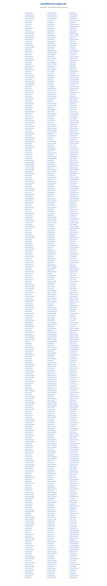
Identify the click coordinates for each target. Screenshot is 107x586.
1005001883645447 (52, 88)
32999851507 (72, 13)
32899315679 (50, 151)
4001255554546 (73, 234)
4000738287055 (51, 373)
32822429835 (50, 468)
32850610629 (72, 411)
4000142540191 (73, 239)
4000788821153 (51, 566)
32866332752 (50, 107)
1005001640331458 (74, 213)
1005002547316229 (29, 207)
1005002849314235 (52, 334)
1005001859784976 (29, 37)
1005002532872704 (30, 75)
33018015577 (72, 311)
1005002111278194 (73, 464)
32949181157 (72, 103)
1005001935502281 (74, 260)
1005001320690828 (74, 188)
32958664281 (28, 411)
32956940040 (72, 64)
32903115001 (50, 73)
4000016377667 (29, 489)
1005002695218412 (52, 307)
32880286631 (72, 32)
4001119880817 (28, 151)
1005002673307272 (29, 66)
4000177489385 (73, 224)
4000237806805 (51, 54)
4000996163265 (51, 521)
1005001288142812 (51, 94)
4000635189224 (29, 453)
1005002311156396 (29, 519)
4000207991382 (73, 453)
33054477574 (28, 192)
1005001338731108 (51, 219)
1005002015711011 (73, 196)
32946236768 (72, 139)
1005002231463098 (52, 492)
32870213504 (28, 209)
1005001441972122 (74, 130)
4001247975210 (51, 411)
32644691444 (72, 203)
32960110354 (72, 283)
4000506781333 (29, 432)
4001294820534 (73, 356)
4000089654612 (73, 156)
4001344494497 (29, 100)
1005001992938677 (74, 71)
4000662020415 (73, 271)
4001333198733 (73, 502)
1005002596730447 (30, 190)
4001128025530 (29, 102)
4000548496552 (73, 296)
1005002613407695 (74, 226)
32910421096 (28, 575)
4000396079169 (29, 315)
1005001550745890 (74, 262)
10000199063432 (29, 90)
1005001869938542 (29, 84)
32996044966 (50, 528)
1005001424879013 (29, 540)
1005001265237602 (52, 364)
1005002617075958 (52, 511)
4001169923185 (73, 375)
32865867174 (28, 515)
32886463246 (50, 194)
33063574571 (72, 557)
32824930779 (50, 540)
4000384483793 (29, 270)
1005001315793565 (29, 33)
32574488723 (50, 530)
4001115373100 (73, 111)
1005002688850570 (30, 83)
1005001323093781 (51, 332)
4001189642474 (51, 260)
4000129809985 (29, 468)
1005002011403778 (74, 330)
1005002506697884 (74, 79)
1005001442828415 (29, 381)
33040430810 (72, 379)
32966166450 (50, 330)
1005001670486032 (74, 39)
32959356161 (50, 543)
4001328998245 (51, 68)
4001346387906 (29, 445)
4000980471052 (73, 215)
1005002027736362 (30, 339)
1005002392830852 (52, 322)
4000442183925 (29, 264)
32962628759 (28, 311)
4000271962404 (51, 213)
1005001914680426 (74, 75)
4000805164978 (29, 405)
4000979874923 (51, 43)
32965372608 (50, 288)
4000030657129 (51, 434)
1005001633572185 (51, 143)
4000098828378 (29, 370)
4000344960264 (51, 472)
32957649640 (28, 343)
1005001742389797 (74, 336)
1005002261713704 (74, 302)
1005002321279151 (29, 523)
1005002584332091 (52, 377)
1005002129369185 (52, 417)
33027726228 (72, 432)
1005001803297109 (51, 353)
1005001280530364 (29, 18)
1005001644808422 (52, 271)
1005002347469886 (30, 375)
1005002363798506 (74, 222)
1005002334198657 (74, 449)
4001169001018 (73, 424)
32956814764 (72, 41)
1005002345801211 (29, 347)
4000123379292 (51, 286)
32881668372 (28, 64)
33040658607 (72, 309)
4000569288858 (51, 283)
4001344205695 (73, 160)
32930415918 (28, 86)
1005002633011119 (73, 245)
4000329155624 (73, 126)
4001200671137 (51, 254)
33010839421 (28, 438)
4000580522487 (29, 568)
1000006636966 (51, 379)
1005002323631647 (52, 402)
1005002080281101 (51, 473)
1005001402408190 (29, 236)
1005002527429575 (74, 377)
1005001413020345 (74, 422)
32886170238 (28, 281)
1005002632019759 (52, 98)
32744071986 (50, 81)
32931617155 (28, 30)
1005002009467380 (30, 188)
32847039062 (28, 49)
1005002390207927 (74, 405)
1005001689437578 (29, 181)
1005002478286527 (30, 364)
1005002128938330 (74, 128)
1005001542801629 (29, 183)
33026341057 (72, 73)
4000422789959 (29, 247)
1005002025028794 (74, 447)
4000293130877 (29, 68)
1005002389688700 (52, 502)
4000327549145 (29, 328)
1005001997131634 (29, 496)
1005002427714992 (52, 519)
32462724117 (28, 387)
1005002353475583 (74, 200)
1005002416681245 (52, 183)
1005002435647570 (74, 162)
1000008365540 (73, 470)
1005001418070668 (29, 424)
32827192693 (50, 185)
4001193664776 (51, 422)
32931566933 (50, 134)
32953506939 (50, 343)
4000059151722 (73, 394)
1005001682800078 (52, 275)
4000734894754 (73, 117)
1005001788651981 (29, 574)
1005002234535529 (74, 20)
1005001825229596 (29, 464)
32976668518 (28, 54)
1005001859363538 (74, 192)
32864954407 (72, 362)
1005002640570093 (74, 568)
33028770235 (72, 217)
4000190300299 (29, 407)
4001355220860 (51, 441)
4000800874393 (29, 302)
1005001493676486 (29, 141)
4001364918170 (51, 145)
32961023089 (72, 84)
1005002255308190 (29, 390)
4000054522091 (73, 43)
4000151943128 (51, 39)
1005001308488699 (29, 326)
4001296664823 (29, 113)
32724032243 (28, 392)
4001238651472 (51, 387)
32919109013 (28, 513)
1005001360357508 (52, 324)
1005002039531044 (29, 271)
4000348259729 (51, 190)
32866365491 (50, 262)
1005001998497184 (51, 398)
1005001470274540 (29, 545)
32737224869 (50, 490)
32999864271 (50, 479)
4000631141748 (28, 456)
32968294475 (28, 479)
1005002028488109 (52, 290)
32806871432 (28, 258)
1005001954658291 (29, 419)
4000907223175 (29, 52)
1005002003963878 (30, 336)
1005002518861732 (51, 453)
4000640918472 (29, 219)
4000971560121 (73, 366)
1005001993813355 (29, 128)
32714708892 (50, 84)
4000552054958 (29, 492)
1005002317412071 (51, 426)
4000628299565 (29, 547)
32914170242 (50, 26)
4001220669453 (51, 368)
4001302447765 (29, 290)
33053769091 (72, 390)
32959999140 (50, 545)
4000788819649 (29, 572)
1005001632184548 (74, 120)
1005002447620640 (52, 496)
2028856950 (50, 477)
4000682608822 (51, 466)
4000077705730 (51, 515)
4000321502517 (73, 494)
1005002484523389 (74, 134)
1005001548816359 (52, 381)
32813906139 (72, 509)
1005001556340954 (29, 313)
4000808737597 (73, 551)
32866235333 (28, 294)
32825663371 (72, 236)
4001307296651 (29, 179)
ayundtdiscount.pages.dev (53, 4)
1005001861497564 (74, 102)
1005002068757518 (52, 383)
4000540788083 (73, 341)
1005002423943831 (52, 481)
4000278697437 (51, 205)
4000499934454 (73, 358)
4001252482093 (51, 355)
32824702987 (72, 251)
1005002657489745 (29, 439)
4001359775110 (73, 285)
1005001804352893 (74, 532)
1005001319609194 (74, 237)
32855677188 (72, 66)
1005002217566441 (74, 35)
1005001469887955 (52, 115)
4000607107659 (29, 373)
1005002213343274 (29, 570)
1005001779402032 (52, 45)
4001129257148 (51, 90)
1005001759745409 (52, 564)
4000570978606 (51, 35)
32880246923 (50, 154)
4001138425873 (73, 385)
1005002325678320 (52, 302)
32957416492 (50, 30)
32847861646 (50, 224)
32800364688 (50, 504)
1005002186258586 (74, 198)
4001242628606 (29, 200)
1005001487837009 (52, 128)
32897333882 (28, 528)
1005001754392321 (74, 322)
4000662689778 (51, 575)
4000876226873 (73, 292)
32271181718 (72, 498)
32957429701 (50, 102)
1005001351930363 (52, 220)
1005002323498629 (30, 441)
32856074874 (28, 455)
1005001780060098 (52, 266)
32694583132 (72, 37)
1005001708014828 (29, 483)
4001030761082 (51, 56)
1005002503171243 (74, 77)
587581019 (49, 273)
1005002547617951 (29, 92)
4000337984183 (29, 415)
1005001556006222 (29, 511)
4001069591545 (73, 360)
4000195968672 (51, 557)
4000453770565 (29, 279)
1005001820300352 (74, 349)
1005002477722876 (74, 538)
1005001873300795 (52, 13)
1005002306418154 (74, 186)
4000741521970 (73, 109)
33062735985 (50, 256)
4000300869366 (73, 407)
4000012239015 (29, 215)
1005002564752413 (74, 462)
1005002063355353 (74, 86)
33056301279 (72, 400)
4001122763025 (51, 203)
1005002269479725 (52, 439)
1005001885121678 (29, 521)
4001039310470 (29, 368)
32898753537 (50, 360)
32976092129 (72, 383)
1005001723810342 (51, 171)
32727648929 (28, 330)
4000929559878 (51, 188)
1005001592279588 (52, 464)
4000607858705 (73, 254)
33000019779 (28, 541)
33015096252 (50, 22)
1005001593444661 (52, 268)
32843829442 (72, 185)
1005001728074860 (29, 213)
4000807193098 (73, 154)
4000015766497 (51, 111)
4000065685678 (29, 107)
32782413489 (72, 290)
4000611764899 (29, 253)
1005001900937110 (29, 245)
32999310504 (72, 47)
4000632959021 (73, 52)
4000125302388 (29, 171)
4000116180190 (28, 158)
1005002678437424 (52, 560)
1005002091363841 (29, 166)
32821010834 (28, 553)
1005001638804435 (29, 198)
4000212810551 (73, 438)
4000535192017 (73, 307)
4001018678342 (51, 86)
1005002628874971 (29, 266)
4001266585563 (51, 277)
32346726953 (28, 177)
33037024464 (50, 226)
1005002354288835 (30, 566)
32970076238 (72, 145)
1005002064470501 (29, 462)
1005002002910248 (29, 477)
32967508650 (28, 577)
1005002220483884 (52, 336)
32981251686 (72, 332)
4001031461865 (73, 477)
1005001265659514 (74, 88)
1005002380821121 (29, 366)
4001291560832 (29, 389)
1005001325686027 (29, 296)
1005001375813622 (74, 209)
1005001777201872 (29, 98)
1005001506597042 (52, 241)
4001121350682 (51, 71)
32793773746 (72, 258)
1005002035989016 (52, 169)
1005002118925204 (52, 156)
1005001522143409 (52, 177)
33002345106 (50, 304)
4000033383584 (73, 164)
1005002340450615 (29, 47)
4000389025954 (73, 381)
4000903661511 (73, 45)
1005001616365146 (74, 549)
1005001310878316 (74, 575)
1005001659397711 (29, 139)
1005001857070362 (74, 26)
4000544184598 (73, 409)
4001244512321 (28, 551)
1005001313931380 (51, 328)
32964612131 (28, 26)
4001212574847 (28, 353)
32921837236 (28, 417)
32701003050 (50, 526)
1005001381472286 (51, 207)
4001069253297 (29, 41)
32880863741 (28, 109)
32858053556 (72, 90)
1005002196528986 (29, 332)
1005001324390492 (74, 564)
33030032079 (28, 283)
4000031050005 (29, 422)
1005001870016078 (51, 69)
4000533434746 (51, 517)
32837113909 (50, 500)
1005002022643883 (30, 17)
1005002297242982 (52, 443)
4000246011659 (51, 509)
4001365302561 (73, 351)
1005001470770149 (74, 24)
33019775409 (28, 230)
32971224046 (72, 364)
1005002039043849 (52, 553)
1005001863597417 (74, 472)
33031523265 (50, 460)
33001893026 (72, 243)
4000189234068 (51, 147)
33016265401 (72, 475)
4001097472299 (29, 156)
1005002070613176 (29, 111)
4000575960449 (29, 254)
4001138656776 (29, 94)
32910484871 (72, 441)
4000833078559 (73, 15)
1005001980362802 (29, 32)
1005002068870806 (52, 130)
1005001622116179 (51, 315)
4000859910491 (51, 424)
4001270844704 (73, 417)
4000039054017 (51, 438)
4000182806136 (51, 470)
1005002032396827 (30, 402)
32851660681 (72, 286)
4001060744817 (51, 239)
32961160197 (72, 22)
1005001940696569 (74, 228)
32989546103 (28, 428)
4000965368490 (29, 383)
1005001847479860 (52, 313)
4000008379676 (51, 409)
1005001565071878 (29, 534)
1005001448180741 (73, 253)
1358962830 (72, 62)
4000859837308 (29, 277)
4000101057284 (29, 458)
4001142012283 (28, 449)
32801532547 (28, 205)
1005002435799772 (74, 483)
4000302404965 (29, 564)
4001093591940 (29, 13)
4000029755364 (51, 162)
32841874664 (28, 358)
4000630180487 (51, 41)
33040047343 (28, 149)
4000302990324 (73, 158)
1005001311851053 (29, 558)
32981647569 (28, 186)
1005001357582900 (29, 494)
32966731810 (50, 305)
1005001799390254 (29, 498)
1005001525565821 (74, 169)
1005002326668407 (74, 81)
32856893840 (28, 239)
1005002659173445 (29, 81)
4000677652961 (51, 524)
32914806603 (50, 455)
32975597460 (28, 62)
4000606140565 (51, 428)
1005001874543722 (52, 300)
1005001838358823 (52, 456)
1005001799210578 (29, 404)
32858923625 (72, 49)
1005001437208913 (29, 45)
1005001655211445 (74, 496)
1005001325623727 (52, 181)
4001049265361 (51, 211)
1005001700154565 (29, 285)
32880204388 (50, 49)
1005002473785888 (30, 226)
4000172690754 (51, 394)
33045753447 (72, 273)
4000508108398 (51, 319)
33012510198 (28, 560)
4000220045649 (29, 35)
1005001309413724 (51, 92)
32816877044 (72, 487)
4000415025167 (73, 413)
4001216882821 (28, 224)
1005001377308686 (52, 405)
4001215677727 (51, 179)
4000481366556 (29, 400)
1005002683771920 (74, 451)
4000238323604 (73, 100)
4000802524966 (29, 260)
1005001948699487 (29, 557)
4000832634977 (29, 154)
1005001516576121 (29, 307)
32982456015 (28, 275)
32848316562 (28, 24)
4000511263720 (29, 334)
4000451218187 (73, 521)
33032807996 (28, 243)
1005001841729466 (51, 562)
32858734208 (72, 504)
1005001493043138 (52, 489)
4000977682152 (73, 288)
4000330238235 (51, 547)
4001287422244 (73, 18)
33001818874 (72, 421)
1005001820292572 (52, 362)
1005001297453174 (29, 262)
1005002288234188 (74, 443)
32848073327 (72, 515)
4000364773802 (73, 205)
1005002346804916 (52, 200)
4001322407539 (29, 273)
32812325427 (72, 572)
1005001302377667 (74, 513)
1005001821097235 (29, 451)
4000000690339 (51, 228)
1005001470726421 (51, 37)
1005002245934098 (52, 458)
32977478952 (50, 532)
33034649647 (50, 351)
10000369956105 (51, 570)
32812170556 (72, 175)
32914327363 (72, 562)
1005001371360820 (51, 52)
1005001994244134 (52, 258)
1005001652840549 (52, 390)
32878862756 (72, 570)
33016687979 (50, 168)
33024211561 (50, 137)
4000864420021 (51, 507)
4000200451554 (29, 472)
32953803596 (50, 326)
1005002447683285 (74, 506)
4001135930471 (28, 234)
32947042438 (72, 353)
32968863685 (28, 481)
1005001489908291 (74, 305)
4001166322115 (50, 75)
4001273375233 (29, 228)
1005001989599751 (29, 300)
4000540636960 (51, 32)
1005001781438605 (74, 479)
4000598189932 (73, 190)
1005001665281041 (29, 538)
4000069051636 (73, 555)
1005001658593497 (74, 179)
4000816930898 (29, 39)
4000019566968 (73, 124)
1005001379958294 (29, 137)
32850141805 (28, 71)
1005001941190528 (74, 389)
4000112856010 (73, 526)
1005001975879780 (74, 338)
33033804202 (72, 370)
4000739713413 (73, 371)
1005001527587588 (52, 404)
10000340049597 (73, 334)
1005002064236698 (52, 166)
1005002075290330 (74, 92)
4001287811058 (73, 419)
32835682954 (28, 543)
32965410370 (50, 100)
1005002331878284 (29, 169)
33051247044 (72, 279)
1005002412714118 (51, 549)
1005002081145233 (52, 298)
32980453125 (50, 483)
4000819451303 (29, 251)
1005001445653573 (52, 126)
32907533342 (50, 209)
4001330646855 (51, 192)
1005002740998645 (74, 270)
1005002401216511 (51, 371)
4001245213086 (51, 574)
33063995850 (50, 485)
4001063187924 (73, 430)
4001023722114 (51, 175)
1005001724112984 (51, 366)
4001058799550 (51, 232)
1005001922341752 (51, 389)
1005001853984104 (74, 460)
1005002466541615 (29, 321)
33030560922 (28, 500)
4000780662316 (51, 47)
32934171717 (50, 249)
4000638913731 (73, 553)
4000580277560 (73, 485)
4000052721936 (51, 523)
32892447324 (72, 343)
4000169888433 (29, 132)
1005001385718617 (51, 338)
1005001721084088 (51, 141)
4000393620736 (51, 251)
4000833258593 (29, 447)
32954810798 (72, 211)
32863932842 (72, 275)
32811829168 (28, 385)
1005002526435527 (30, 60)
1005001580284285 (52, 349)
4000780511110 (50, 345)
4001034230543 (51, 536)
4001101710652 (73, 319)
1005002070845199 (29, 237)
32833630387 (28, 135)
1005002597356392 (74, 232)
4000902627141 (73, 507)
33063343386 (72, 519)
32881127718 (50, 247)
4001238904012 (29, 309)
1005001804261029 (52, 124)
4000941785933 (29, 145)
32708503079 (50, 555)
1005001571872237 (74, 149)
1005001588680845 (52, 109)
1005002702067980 (30, 421)
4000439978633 (73, 30)
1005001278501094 (29, 460)
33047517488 (50, 122)
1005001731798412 (51, 577)
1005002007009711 (29, 117)
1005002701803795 (29, 436)
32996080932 (28, 43)
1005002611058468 (29, 194)
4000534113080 (73, 473)
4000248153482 (29, 28)
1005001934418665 (52, 58)
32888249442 (28, 507)
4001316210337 (28, 413)
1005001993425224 (52, 551)
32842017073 (72, 524)
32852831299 (72, 96)
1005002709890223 (30, 77)
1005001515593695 (29, 549)
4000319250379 (73, 415)
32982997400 (72, 256)
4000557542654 (29, 298)
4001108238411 (28, 185)
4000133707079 (73, 402)
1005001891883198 (29, 396)
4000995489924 (51, 164)
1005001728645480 (52, 105)
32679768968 (72, 574)
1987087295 (28, 341)
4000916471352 (73, 511)
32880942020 (28, 96)
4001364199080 (73, 135)
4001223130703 (51, 264)
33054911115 (28, 532)
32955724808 (50, 285)
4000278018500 (73, 492)
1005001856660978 (52, 149)
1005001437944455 (74, 534)
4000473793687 (73, 468)
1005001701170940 (73, 368)
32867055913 (28, 88)
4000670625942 (29, 196)
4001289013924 (51, 237)
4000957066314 (29, 304)
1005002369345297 (74, 268)
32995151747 (72, 241)
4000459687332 (73, 147)
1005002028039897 (74, 33)
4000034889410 (73, 183)
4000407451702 (29, 475)
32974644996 (28, 394)
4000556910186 (29, 322)
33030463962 (50, 356)
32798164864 (72, 28)
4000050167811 (51, 173)
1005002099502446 (52, 311)
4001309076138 (73, 202)
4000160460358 (29, 56)
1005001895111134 (29, 202)
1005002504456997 (74, 545)
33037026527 (50, 243)
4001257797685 (29, 504)
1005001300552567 (52, 96)
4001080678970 (29, 217)
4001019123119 (28, 20)
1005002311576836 (51, 309)
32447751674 (72, 264)
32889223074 (72, 315)
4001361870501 (51, 118)
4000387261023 (29, 118)
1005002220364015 (29, 377)
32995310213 (28, 473)
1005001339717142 (73, 60)
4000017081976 (51, 28)
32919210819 (50, 139)
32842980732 (72, 540)
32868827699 (50, 436)
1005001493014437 (74, 536)
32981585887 (28, 143)
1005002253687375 (30, 134)
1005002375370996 (52, 64)
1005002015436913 (74, 456)
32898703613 (72, 326)
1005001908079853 (74, 434)
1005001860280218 (29, 288)
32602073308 (50, 506)
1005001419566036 (29, 338)
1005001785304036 (52, 15)
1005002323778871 (29, 168)
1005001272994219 (51, 568)
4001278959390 (29, 324)
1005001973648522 (74, 177)
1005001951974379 (29, 398)
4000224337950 (51, 296)
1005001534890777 (52, 113)
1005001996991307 (51, 432)
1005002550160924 (74, 436)
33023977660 (50, 419)
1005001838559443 (74, 458)
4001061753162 (28, 526)
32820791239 (28, 530)
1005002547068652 (52, 103)
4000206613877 (51, 24)
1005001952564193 (74, 347)
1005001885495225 (74, 281)
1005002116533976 (29, 249)
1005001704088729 (74, 313)
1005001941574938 (29, 120)
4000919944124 (73, 528)
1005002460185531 (74, 558)
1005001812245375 (29, 470)
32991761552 (72, 94)
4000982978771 (73, 266)
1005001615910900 (74, 152)
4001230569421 (51, 558)
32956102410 (28, 73)
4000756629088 (73, 168)
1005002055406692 (30, 164)
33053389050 (72, 69)
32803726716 (50, 534)
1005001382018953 (52, 217)
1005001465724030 (74, 530)
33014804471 (28, 115)
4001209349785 (51, 236)
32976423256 (28, 555)
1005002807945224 (74, 398)
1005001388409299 (52, 62)
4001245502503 (73, 132)
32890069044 (72, 68)
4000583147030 (51, 120)
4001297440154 (51, 60)
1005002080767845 (74, 396)
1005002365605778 (30, 286)
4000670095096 (51, 245)
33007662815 (28, 130)
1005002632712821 (29, 409)
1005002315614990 (74, 115)
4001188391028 (73, 54)
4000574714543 (51, 186)
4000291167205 (29, 362)
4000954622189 (29, 351)
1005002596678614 (74, 247)
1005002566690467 (30, 355)
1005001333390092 (74, 392)
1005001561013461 (73, 166)
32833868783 (28, 487)
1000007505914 (29, 319)
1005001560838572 (29, 126)
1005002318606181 (51, 541)
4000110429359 (73, 171)
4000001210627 (73, 466)
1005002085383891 (52, 18)
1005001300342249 (52, 17)
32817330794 (28, 379)
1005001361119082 (73, 294)
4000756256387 (29, 502)
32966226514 (50, 270)
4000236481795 (29, 58)
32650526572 (28, 490)
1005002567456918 (74, 455)
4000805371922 (73, 481)
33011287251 (72, 321)
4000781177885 (73, 107)
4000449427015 (51, 572)
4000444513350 (73, 181)
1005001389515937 (29, 509)
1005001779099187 (51, 445)
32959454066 (28, 356)
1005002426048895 (74, 122)
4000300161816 (28, 105)
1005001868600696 (52, 158)
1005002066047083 (52, 341)
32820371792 (50, 538)
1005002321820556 (74, 219)
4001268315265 (51, 370)
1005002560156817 (74, 428)
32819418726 (28, 536)
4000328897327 (29, 360)
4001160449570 (51, 317)
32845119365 (72, 304)
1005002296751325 (52, 202)
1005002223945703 (52, 447)
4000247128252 (73, 523)
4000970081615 (73, 387)
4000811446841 (28, 79)
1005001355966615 (52, 358)
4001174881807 (28, 443)
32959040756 (28, 175)
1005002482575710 (52, 66)
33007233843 (50, 462)
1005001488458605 (29, 430)
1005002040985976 (74, 345)
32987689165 (50, 160)
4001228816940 (51, 321)
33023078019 (50, 83)
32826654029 (72, 324)
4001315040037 (29, 241)
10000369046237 (73, 194)
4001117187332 (28, 345)
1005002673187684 (29, 220)
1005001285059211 (74, 113)
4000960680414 (73, 17)
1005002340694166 (74, 143)
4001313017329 (51, 198)
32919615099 (50, 475)
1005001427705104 (51, 222)
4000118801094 (28, 51)
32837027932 (28, 485)
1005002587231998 (74, 83)
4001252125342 (73, 577)
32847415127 (28, 211)
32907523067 (72, 566)
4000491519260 (51, 421)
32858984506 (50, 215)
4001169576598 (29, 434)
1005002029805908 (52, 392)
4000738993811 (29, 506)
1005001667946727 (29, 305)
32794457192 (50, 279)
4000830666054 (51, 498)
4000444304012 (73, 404)
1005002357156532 (52, 347)
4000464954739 (29, 317)
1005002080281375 (29, 15)
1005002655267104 (74, 277)
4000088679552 (51, 487)
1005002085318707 (29, 103)
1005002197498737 (51, 430)
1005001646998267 (74, 173)
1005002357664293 (52, 375)
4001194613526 (73, 445)
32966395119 (50, 33)
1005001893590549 (29, 162)
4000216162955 (51, 400)
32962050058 (72, 230)
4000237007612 (51, 407)
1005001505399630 (74, 439)
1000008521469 (73, 500)
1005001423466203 (52, 385)
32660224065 (28, 152)
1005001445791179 (73, 300)
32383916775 (50, 396)
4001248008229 (73, 105)
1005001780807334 (52, 135)
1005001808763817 (51, 451)
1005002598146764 (74, 137)
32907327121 (72, 490)
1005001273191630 (74, 541)
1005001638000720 (74, 543)
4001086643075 (73, 249)
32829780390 (50, 77)
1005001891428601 (29, 160)
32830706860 (72, 517)
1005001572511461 (51, 281)
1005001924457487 (29, 69)
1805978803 (50, 79)
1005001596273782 (52, 253)
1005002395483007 (74, 355)
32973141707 (50, 196)
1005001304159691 (51, 132)
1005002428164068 (29, 349)
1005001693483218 (52, 152)
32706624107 (72, 426)
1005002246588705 (52, 494)
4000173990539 (29, 203)
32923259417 (72, 560)
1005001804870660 (74, 547)
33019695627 (28, 268)
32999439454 (50, 20)
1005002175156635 (51, 294)
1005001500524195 (29, 371)
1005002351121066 (74, 151)
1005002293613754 (29, 524)
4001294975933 (29, 222)
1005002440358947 (30, 517)
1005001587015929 (29, 292)
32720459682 (50, 234)
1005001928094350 (29, 466)
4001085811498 (51, 415)
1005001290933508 (29, 122)
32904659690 (72, 118)
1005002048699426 (74, 51)
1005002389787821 (74, 489)
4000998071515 (73, 373)
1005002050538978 (74, 98)
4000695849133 (73, 220)
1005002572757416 (74, 298)
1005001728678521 (74, 56)
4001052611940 (51, 513)
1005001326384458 (74, 339)
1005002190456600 (52, 339)
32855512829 (28, 232)
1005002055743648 (52, 51)
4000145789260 (51, 230)
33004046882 (50, 117)
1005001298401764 (29, 147)
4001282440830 (29, 426)
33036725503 (50, 413)
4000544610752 (29, 22)
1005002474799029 (74, 141)
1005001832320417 (51, 292)
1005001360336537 (29, 256)
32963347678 (72, 207)
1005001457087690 (29, 173)
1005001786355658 (29, 562)
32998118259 (72, 317)
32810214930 (50, 449)
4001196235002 (73, 58)
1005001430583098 (74, 328)
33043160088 (28, 124)
